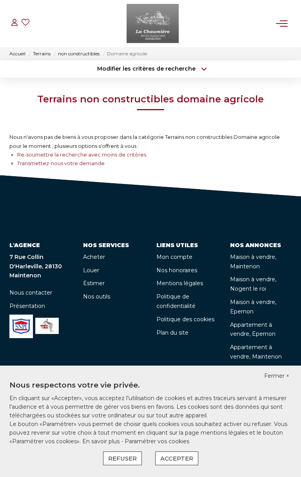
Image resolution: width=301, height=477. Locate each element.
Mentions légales (179, 283)
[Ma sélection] (25, 23)
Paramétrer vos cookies (157, 441)
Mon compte (174, 256)
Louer (91, 270)
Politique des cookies (185, 319)
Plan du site (172, 332)
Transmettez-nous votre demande (61, 163)
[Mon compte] (14, 23)
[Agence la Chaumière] (153, 23)
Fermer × (276, 375)
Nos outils (96, 296)
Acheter (94, 256)
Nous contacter (30, 292)
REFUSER (122, 458)
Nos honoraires (176, 270)
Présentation (27, 306)
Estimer (94, 283)
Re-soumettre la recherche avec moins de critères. (82, 154)
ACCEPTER (176, 458)
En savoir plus (101, 441)
